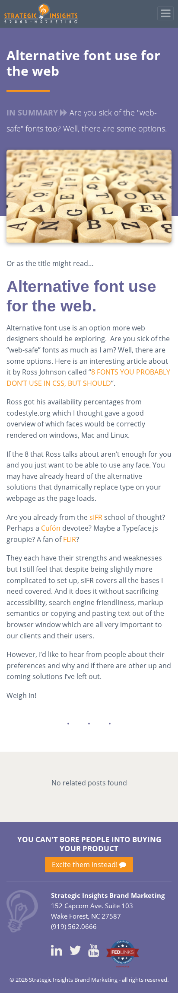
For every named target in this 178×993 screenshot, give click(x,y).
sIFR (95, 517)
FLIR (69, 539)
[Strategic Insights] (22, 910)
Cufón (50, 528)
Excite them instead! (85, 864)
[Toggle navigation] (165, 13)
